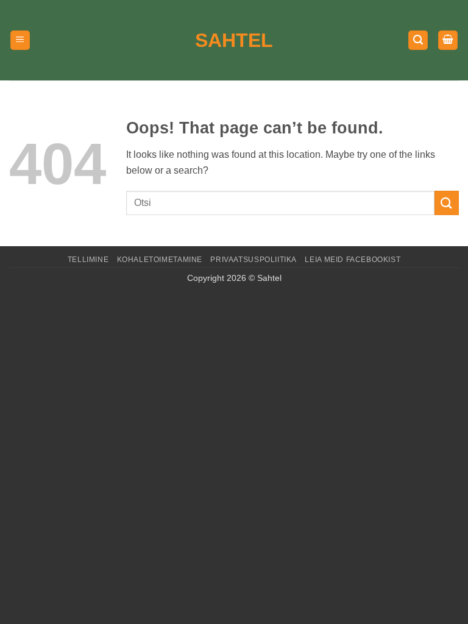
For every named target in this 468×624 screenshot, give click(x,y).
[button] (20, 40)
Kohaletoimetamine (159, 259)
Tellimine (88, 259)
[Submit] (446, 202)
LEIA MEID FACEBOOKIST (352, 259)
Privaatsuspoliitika (253, 259)
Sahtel (234, 40)
